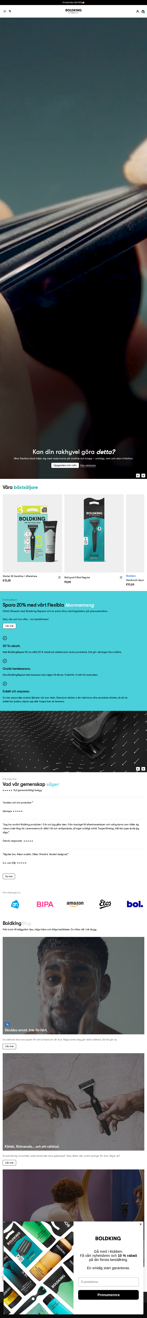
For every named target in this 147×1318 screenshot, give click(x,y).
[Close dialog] (141, 1224)
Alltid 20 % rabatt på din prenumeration (73, 2)
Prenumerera (109, 1295)
